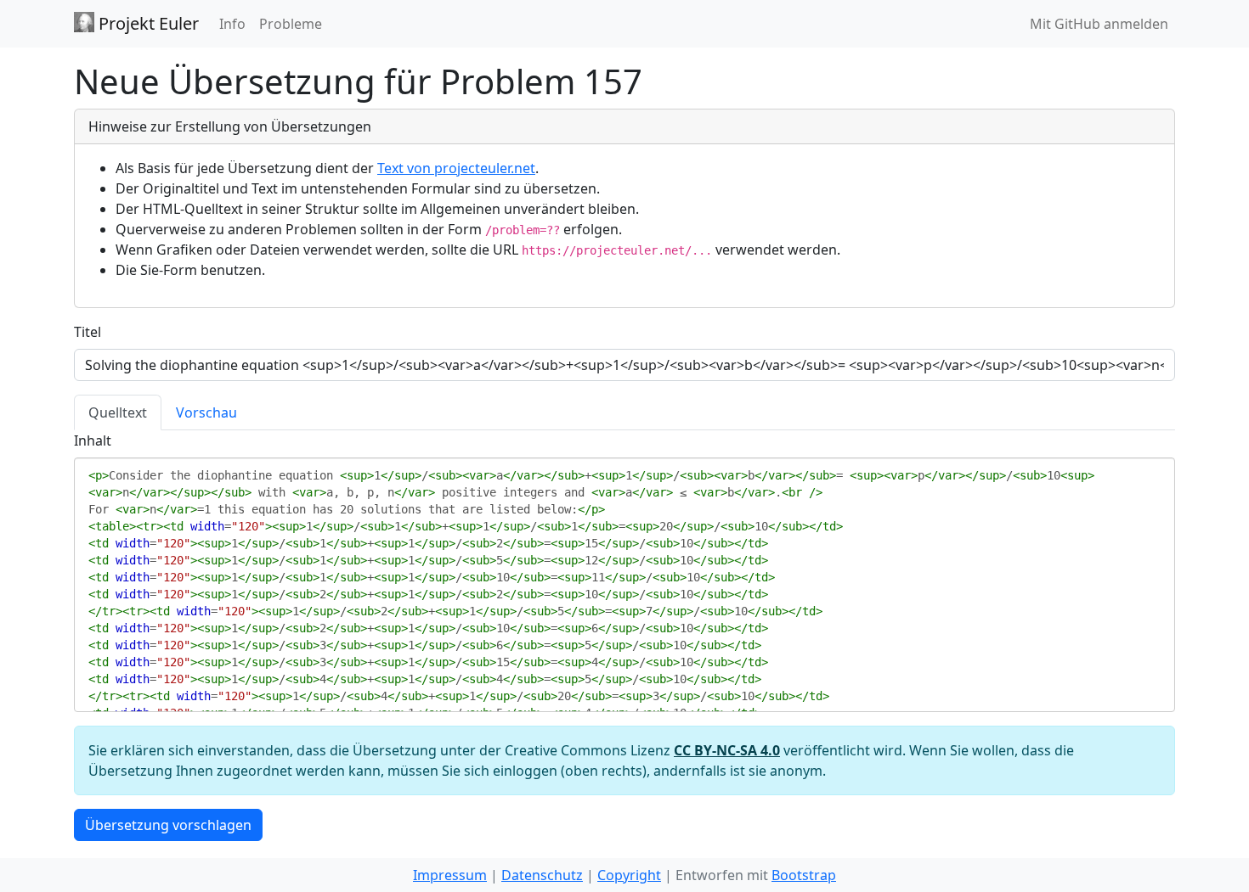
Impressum (450, 875)
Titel (87, 332)
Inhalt (92, 440)
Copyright (629, 875)
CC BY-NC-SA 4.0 (727, 750)
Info (232, 23)
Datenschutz (542, 875)
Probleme (290, 23)
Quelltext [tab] (117, 412)
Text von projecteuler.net (456, 168)
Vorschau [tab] (206, 412)
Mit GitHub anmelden (1099, 23)
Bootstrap (803, 875)
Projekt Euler (146, 23)
